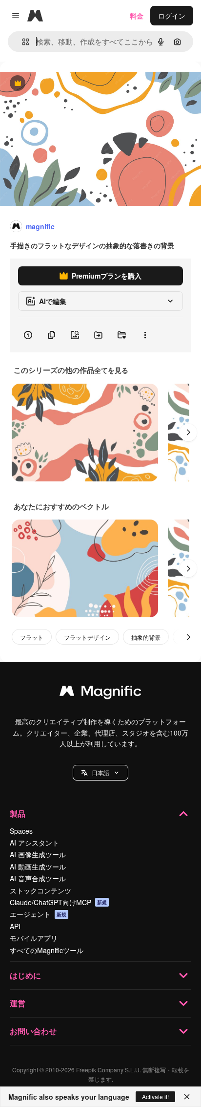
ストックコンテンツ (40, 890)
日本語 (100, 772)
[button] (100, 773)
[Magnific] (100, 693)
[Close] (187, 1097)
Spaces (21, 831)
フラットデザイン (87, 637)
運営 (17, 1003)
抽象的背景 (146, 637)
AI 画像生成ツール (38, 854)
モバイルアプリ (34, 938)
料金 (136, 16)
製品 (17, 813)
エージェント (38, 914)
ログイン (171, 16)
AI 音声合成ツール (38, 878)
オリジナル (67, 84)
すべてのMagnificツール (46, 950)
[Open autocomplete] (21, 41)
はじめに (25, 975)
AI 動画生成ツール (38, 866)
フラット (31, 637)
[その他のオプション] (145, 335)
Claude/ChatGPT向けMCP (58, 902)
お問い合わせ (33, 1031)
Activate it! (155, 1096)
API (15, 926)
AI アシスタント (34, 842)
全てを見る (111, 370)
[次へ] (188, 432)
